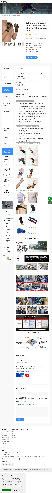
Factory (13, 435)
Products (8, 15)
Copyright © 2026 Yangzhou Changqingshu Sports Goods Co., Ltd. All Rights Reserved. (20, 469)
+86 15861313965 (6, 452)
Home (4, 15)
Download (14, 437)
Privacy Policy (24, 471)
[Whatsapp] (50, 199)
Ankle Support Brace (6, 76)
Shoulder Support (5, 97)
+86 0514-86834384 (8, 213)
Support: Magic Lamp (43, 469)
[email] (50, 202)
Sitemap (18, 471)
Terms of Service (31, 471)
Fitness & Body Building (7, 129)
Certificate (14, 433)
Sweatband (6, 111)
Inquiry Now (33, 57)
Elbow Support (7, 83)
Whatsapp (9, 251)
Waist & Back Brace (6, 104)
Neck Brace (6, 117)
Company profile (15, 431)
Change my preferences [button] (17, 490)
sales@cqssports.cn (31, 398)
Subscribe (17, 458)
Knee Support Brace (6, 69)
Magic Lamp (28, 431)
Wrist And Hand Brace (15, 15)
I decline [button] (9, 490)
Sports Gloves (6, 123)
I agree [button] (4, 490)
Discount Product (5, 144)
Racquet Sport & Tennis (6, 136)
